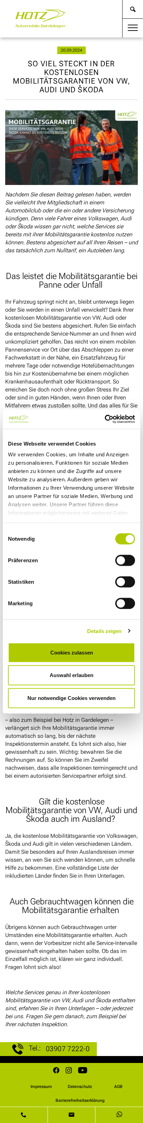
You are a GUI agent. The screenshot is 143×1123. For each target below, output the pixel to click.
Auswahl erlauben (71, 675)
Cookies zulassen (71, 652)
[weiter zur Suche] (133, 9)
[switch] (125, 560)
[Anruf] (24, 1115)
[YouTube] (82, 1071)
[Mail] (72, 1115)
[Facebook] (56, 1071)
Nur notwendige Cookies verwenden (71, 698)
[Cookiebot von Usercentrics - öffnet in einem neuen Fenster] (104, 419)
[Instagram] (69, 1071)
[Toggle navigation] (133, 28)
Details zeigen (104, 631)
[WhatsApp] (119, 1115)
